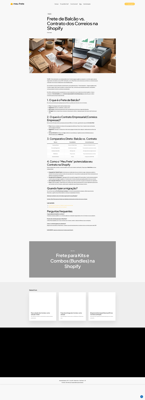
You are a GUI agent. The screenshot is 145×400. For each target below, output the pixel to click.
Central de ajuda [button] (101, 352)
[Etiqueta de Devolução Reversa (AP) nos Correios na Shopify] (101, 306)
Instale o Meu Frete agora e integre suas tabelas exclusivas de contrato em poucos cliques (67, 199)
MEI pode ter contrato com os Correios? (58, 207)
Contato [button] (97, 356)
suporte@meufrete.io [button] (124, 356)
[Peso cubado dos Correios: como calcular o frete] (42, 306)
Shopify (49, 13)
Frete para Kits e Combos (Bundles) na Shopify (72, 259)
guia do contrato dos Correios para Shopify (63, 230)
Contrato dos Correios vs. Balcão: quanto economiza (61, 205)
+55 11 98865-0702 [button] (123, 352)
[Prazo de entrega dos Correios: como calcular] (72, 306)
